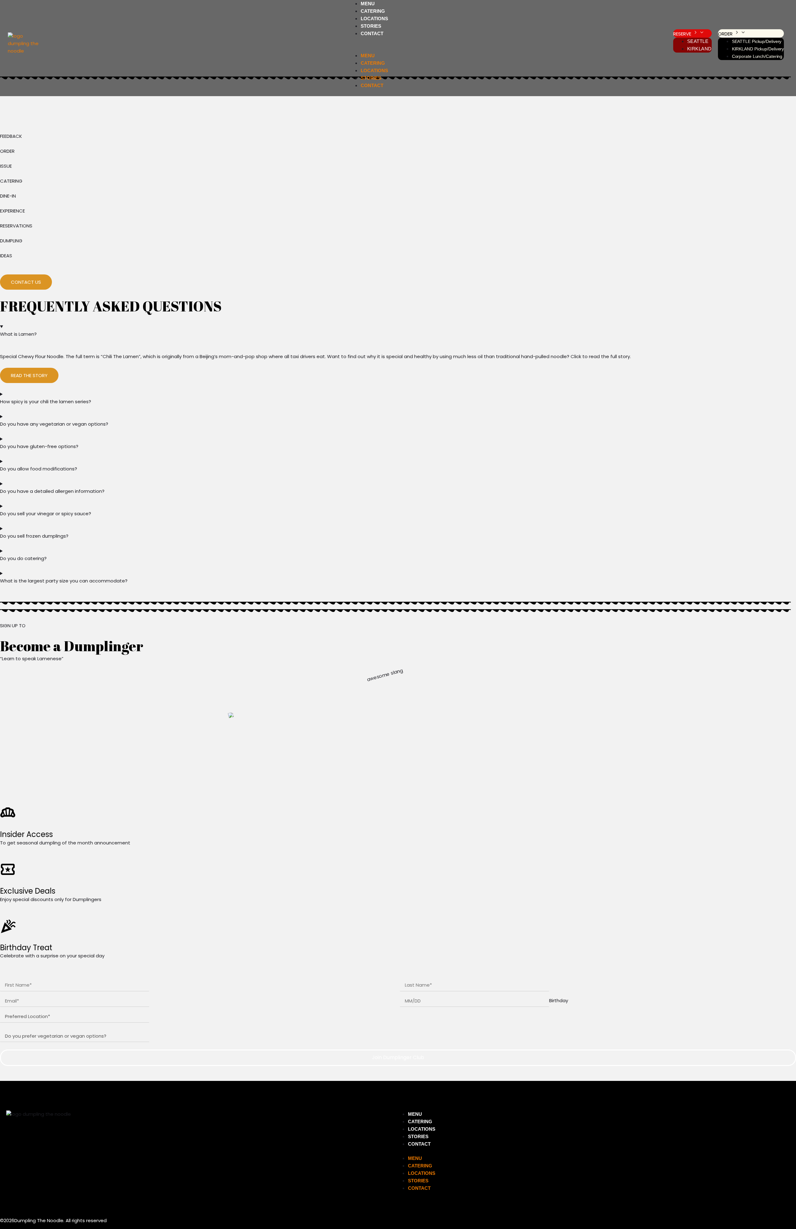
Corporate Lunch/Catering (757, 56)
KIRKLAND (699, 48)
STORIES (371, 26)
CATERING (373, 11)
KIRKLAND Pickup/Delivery (758, 48)
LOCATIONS (374, 18)
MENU (368, 3)
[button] (367, 48)
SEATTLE (698, 41)
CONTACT (372, 33)
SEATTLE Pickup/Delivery (757, 41)
